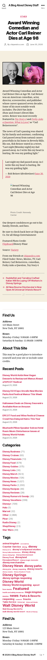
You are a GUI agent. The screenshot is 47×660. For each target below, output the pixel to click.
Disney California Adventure (12, 552)
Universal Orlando (32, 602)
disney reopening (19, 569)
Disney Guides (10, 466)
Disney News (9, 481)
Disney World (13, 581)
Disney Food (9, 462)
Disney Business (11, 451)
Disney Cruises (11, 455)
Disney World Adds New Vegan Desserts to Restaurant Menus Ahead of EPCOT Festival (23, 378)
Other (23, 16)
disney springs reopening (17, 578)
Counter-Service (12, 546)
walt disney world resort (14, 611)
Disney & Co (7, 550)
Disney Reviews (11, 492)
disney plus (7, 569)
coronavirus (24, 544)
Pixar (5, 518)
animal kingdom (11, 543)
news (14, 596)
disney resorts (34, 569)
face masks (7, 589)
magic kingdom (33, 592)
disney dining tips (9, 555)
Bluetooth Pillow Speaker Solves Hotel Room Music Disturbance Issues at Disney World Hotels (23, 431)
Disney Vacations (12, 500)
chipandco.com (17, 44)
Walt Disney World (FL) (13, 609)
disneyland (21, 557)
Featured (21, 588)
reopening (8, 599)
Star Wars (8, 530)
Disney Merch (10, 474)
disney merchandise (14, 562)
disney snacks (8, 572)
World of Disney (32, 612)
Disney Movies (10, 477)
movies (6, 596)
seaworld (19, 599)
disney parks (33, 566)
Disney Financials (12, 459)
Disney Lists (9, 470)
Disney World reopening (17, 584)
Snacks (27, 599)
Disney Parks (10, 485)
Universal (21, 602)
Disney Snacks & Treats (22, 572)
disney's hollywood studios (26, 549)
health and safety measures (13, 592)
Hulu (5, 507)
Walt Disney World (19, 605)
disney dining (28, 552)
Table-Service (9, 602)
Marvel (6, 511)
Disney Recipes (11, 489)
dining (24, 547)
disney (32, 546)
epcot (36, 585)
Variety (15, 250)
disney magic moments (29, 560)
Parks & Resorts (30, 595)
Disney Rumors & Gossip (16, 496)
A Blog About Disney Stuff (23, 5)
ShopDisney (9, 526)
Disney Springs (14, 575)
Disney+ (7, 503)
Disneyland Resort (11, 560)
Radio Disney (10, 522)
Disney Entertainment (24, 555)
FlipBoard (8, 244)
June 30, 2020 (36, 44)
